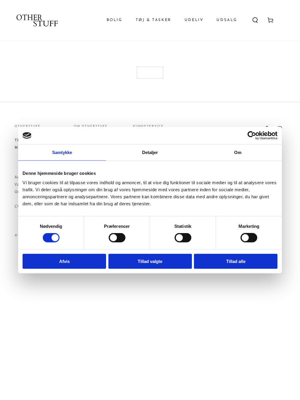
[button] (255, 20)
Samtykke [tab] (62, 152)
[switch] (117, 237)
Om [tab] (237, 152)
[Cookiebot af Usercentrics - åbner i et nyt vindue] (251, 135)
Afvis (64, 261)
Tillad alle (236, 261)
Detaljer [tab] (150, 152)
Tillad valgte (150, 261)
